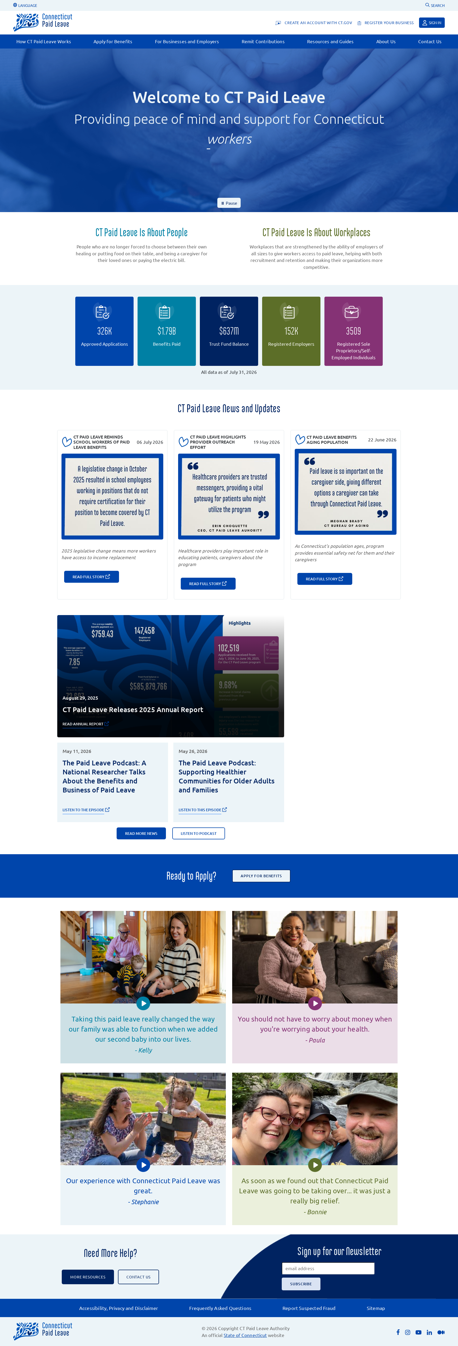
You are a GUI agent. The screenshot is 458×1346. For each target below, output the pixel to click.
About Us (386, 41)
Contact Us (430, 41)
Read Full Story (88, 576)
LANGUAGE (27, 5)
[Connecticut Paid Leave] (42, 23)
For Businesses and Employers (187, 41)
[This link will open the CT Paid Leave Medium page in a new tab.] (441, 1331)
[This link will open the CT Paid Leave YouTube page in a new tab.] (418, 1331)
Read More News (141, 833)
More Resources (87, 1276)
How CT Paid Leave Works (43, 41)
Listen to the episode (83, 809)
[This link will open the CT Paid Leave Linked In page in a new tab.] (429, 1331)
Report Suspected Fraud (309, 1308)
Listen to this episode (200, 809)
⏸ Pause (229, 202)
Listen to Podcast (199, 833)
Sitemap (376, 1308)
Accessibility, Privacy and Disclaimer (118, 1308)
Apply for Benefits (113, 41)
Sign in (435, 22)
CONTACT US (138, 1276)
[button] (143, 1003)
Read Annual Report (83, 723)
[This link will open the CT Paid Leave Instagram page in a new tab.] (407, 1331)
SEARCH (437, 5)
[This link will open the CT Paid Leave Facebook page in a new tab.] (398, 1331)
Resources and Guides (330, 41)
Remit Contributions (263, 41)
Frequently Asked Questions (220, 1308)
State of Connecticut (245, 1335)
